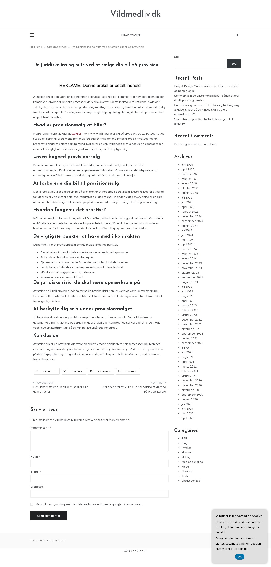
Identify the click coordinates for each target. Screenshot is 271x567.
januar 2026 (189, 183)
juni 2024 (187, 235)
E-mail (35, 471)
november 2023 (192, 268)
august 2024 (190, 225)
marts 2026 (189, 174)
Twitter (76, 371)
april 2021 (188, 361)
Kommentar (39, 427)
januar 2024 (189, 258)
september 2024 (192, 221)
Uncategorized (191, 480)
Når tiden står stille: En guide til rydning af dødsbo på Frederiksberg (134, 389)
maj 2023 (188, 296)
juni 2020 (187, 408)
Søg (177, 57)
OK (240, 556)
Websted (36, 486)
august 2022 (190, 338)
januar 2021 (189, 376)
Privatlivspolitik (130, 35)
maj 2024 (188, 239)
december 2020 (192, 380)
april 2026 (188, 169)
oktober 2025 (190, 188)
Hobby (186, 457)
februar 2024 (190, 254)
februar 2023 (190, 310)
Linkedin (131, 371)
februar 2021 (190, 371)
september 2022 (192, 333)
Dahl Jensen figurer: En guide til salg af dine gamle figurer (60, 389)
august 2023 (190, 282)
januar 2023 (189, 315)
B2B (184, 438)
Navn (35, 456)
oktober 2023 (190, 272)
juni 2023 (187, 291)
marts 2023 (189, 305)
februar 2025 (190, 211)
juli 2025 (187, 197)
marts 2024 (189, 249)
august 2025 (190, 193)
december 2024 (192, 216)
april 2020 (188, 418)
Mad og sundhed (192, 462)
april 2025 (188, 207)
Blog (184, 443)
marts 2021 (189, 366)
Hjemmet (188, 452)
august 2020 (190, 399)
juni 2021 (187, 352)
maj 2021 (188, 357)
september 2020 (192, 394)
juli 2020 (187, 404)
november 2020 (192, 385)
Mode (185, 466)
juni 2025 (187, 202)
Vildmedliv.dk (135, 14)
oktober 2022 (190, 329)
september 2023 (192, 277)
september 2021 (192, 343)
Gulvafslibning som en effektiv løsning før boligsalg (206, 105)
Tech (185, 476)
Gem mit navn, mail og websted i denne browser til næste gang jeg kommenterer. (89, 504)
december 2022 (192, 319)
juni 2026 (187, 164)
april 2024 (188, 244)
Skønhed (187, 471)
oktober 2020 (190, 390)
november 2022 (192, 324)
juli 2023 (187, 286)
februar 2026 (190, 179)
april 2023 (188, 301)
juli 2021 (187, 347)
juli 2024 (187, 230)
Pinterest (104, 371)
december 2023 (192, 263)
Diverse (187, 448)
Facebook (49, 371)
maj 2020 (188, 413)
